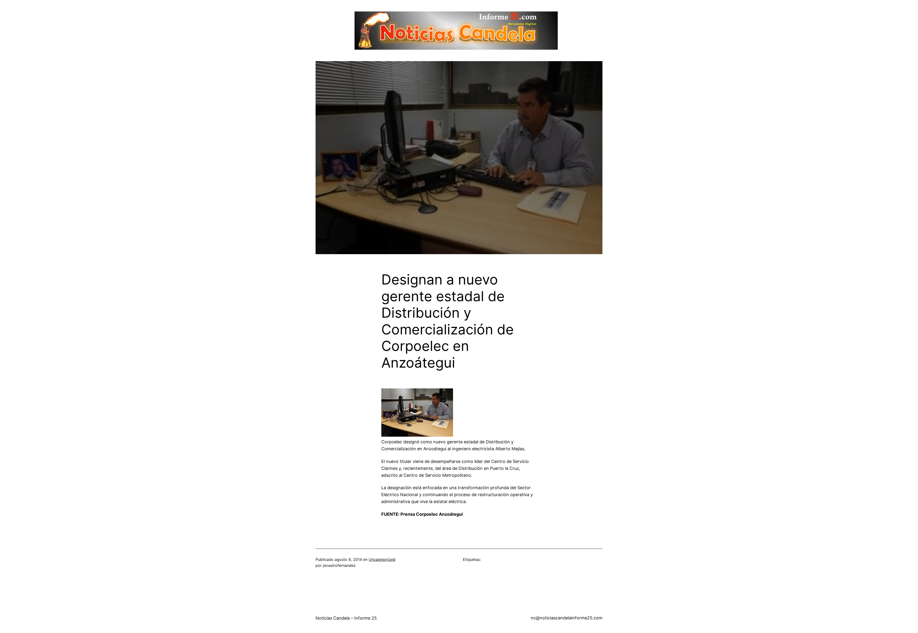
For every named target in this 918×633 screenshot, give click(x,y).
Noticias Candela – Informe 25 (346, 618)
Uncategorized (382, 559)
